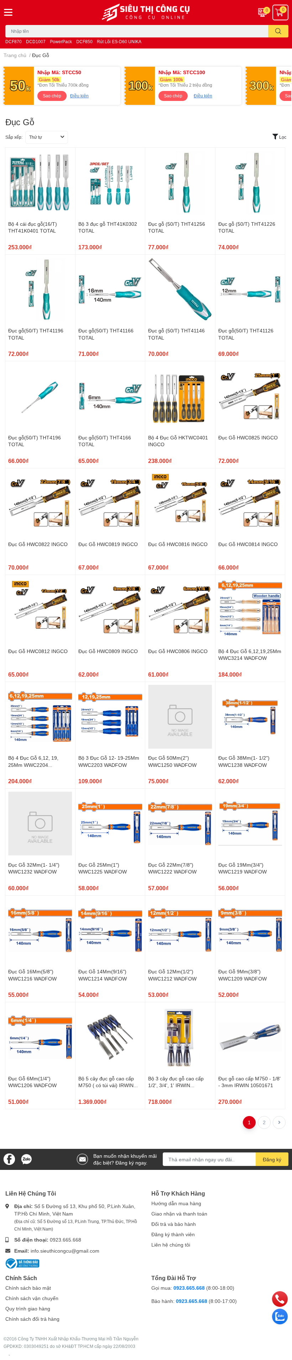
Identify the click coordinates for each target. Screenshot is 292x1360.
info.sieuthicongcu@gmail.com (65, 1251)
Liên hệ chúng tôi (170, 1245)
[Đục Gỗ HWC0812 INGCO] (40, 610)
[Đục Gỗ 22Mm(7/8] (180, 823)
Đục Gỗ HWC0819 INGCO (108, 544)
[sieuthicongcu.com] (146, 12)
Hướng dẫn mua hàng (176, 1203)
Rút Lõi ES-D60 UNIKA (119, 41)
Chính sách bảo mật (28, 1288)
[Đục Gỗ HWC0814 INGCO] (250, 503)
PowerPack (61, 41)
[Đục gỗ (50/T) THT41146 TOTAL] (180, 290)
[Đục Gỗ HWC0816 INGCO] (180, 503)
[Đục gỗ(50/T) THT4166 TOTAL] (110, 396)
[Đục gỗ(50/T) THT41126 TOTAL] (250, 290)
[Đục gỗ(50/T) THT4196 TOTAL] (40, 396)
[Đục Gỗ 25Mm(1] (110, 823)
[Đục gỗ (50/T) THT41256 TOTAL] (180, 183)
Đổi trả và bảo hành (173, 1224)
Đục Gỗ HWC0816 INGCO (178, 544)
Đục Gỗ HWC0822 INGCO (38, 544)
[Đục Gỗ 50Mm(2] (180, 717)
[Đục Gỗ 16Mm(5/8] (40, 930)
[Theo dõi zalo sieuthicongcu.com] (26, 1159)
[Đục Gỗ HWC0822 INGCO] (40, 503)
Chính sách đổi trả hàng (32, 1319)
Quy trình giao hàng (27, 1308)
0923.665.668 (65, 1240)
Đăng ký (272, 1159)
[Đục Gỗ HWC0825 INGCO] (250, 396)
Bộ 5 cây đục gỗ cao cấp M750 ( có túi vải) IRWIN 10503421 (106, 1085)
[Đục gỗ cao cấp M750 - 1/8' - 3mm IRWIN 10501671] (250, 1037)
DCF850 (84, 41)
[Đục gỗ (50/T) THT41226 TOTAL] (250, 183)
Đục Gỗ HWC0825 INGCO (248, 437)
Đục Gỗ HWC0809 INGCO (108, 651)
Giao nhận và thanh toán (179, 1214)
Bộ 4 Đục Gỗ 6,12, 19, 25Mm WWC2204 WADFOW (33, 765)
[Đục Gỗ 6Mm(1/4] (40, 1037)
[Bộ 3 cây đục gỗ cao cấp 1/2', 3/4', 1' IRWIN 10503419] (180, 1037)
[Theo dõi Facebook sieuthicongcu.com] (9, 1159)
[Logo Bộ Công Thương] (22, 1263)
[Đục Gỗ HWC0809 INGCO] (110, 610)
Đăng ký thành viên (173, 1234)
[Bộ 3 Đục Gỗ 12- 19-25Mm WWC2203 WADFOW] (110, 717)
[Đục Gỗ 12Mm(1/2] (180, 930)
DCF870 (13, 41)
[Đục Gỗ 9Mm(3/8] (250, 930)
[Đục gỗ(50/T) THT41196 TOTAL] (40, 290)
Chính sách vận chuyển (31, 1298)
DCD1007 (36, 41)
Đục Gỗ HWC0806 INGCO (178, 651)
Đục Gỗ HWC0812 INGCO (38, 651)
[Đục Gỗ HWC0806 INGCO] (180, 610)
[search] (278, 31)
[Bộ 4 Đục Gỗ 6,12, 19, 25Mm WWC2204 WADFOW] (40, 717)
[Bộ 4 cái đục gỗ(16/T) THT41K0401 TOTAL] (40, 183)
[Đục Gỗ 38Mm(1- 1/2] (250, 717)
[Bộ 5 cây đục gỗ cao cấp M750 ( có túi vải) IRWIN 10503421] (110, 1037)
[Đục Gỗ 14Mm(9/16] (110, 930)
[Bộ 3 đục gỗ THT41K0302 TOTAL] (110, 183)
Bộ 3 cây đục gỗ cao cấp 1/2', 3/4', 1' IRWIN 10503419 (176, 1085)
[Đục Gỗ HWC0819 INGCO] (110, 503)
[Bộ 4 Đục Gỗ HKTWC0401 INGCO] (180, 396)
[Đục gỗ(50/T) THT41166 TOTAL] (110, 290)
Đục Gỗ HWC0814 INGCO (248, 544)
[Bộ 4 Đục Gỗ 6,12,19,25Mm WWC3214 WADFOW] (250, 610)
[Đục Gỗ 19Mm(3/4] (250, 823)
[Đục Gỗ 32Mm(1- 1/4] (40, 823)
